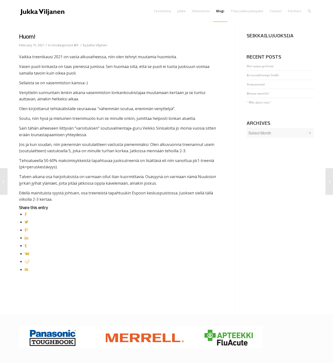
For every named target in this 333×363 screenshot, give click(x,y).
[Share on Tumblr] (26, 245)
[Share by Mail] (26, 269)
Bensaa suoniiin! (258, 93)
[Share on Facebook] (26, 214)
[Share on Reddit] (27, 261)
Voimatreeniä (256, 84)
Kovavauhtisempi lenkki (263, 75)
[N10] (4, 181)
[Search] (309, 11)
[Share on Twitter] (26, 222)
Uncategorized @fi (64, 45)
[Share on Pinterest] (26, 230)
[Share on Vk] (27, 253)
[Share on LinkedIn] (26, 237)
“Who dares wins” (259, 102)
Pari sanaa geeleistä (260, 66)
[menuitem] (162, 11)
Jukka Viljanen (97, 45)
